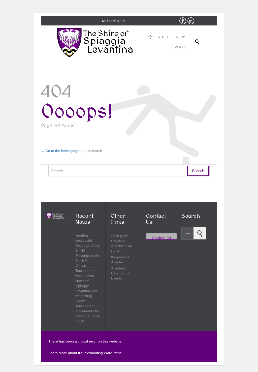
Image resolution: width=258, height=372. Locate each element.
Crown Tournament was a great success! (84, 273)
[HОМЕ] (151, 37)
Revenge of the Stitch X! (87, 258)
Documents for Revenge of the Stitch (87, 316)
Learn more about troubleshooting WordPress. (85, 353)
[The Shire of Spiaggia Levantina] (96, 43)
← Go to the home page (60, 151)
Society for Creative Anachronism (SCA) (121, 243)
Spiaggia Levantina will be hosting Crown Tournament (86, 296)
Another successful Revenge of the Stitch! (87, 243)
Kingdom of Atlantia (120, 259)
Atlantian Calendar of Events (120, 273)
